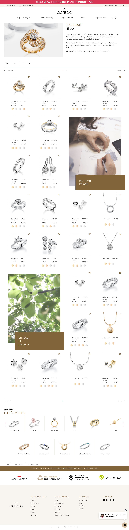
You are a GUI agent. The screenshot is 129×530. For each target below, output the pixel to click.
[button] (29, 77)
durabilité (57, 512)
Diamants (33, 506)
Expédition (81, 506)
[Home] (64, 11)
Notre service (58, 506)
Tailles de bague (35, 503)
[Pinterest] (104, 500)
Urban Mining (34, 515)
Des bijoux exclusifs (33, 464)
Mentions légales (83, 500)
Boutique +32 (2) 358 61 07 (62, 515)
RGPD (80, 503)
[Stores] (111, 17)
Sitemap (81, 508)
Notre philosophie (59, 503)
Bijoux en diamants (19, 464)
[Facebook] (113, 500)
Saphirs (32, 509)
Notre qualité (58, 509)
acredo (56, 500)
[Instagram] (107, 500)
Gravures (33, 500)
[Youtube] (111, 500)
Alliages (33, 512)
